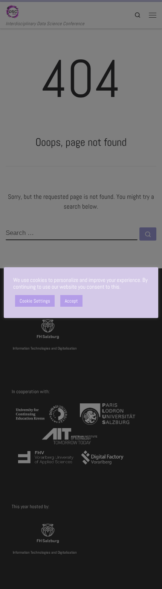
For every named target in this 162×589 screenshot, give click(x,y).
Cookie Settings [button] (35, 301)
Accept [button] (71, 301)
